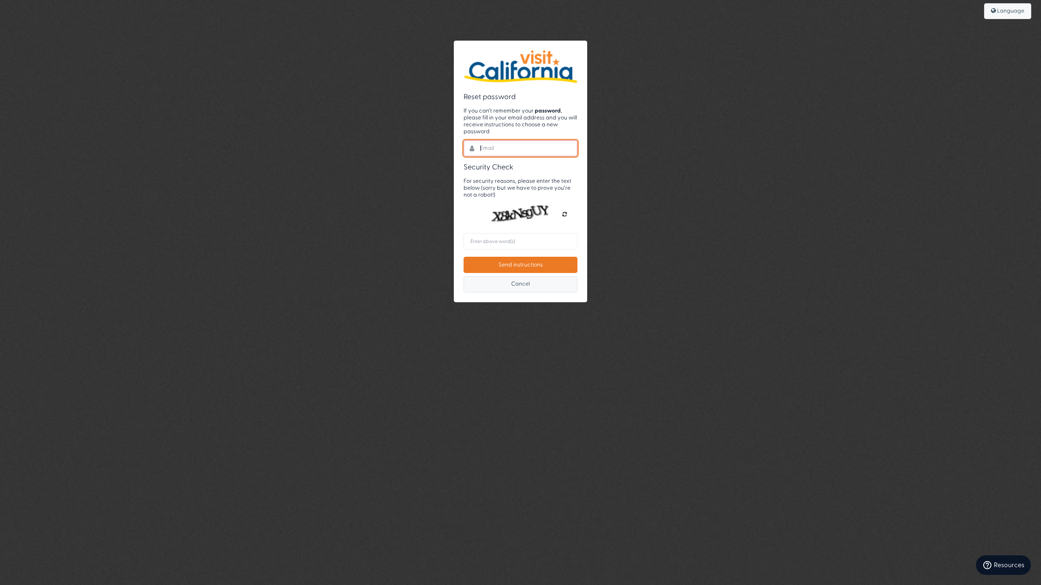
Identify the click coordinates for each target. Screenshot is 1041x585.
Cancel (520, 284)
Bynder (520, 66)
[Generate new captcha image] (564, 214)
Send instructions (521, 265)
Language (1010, 11)
